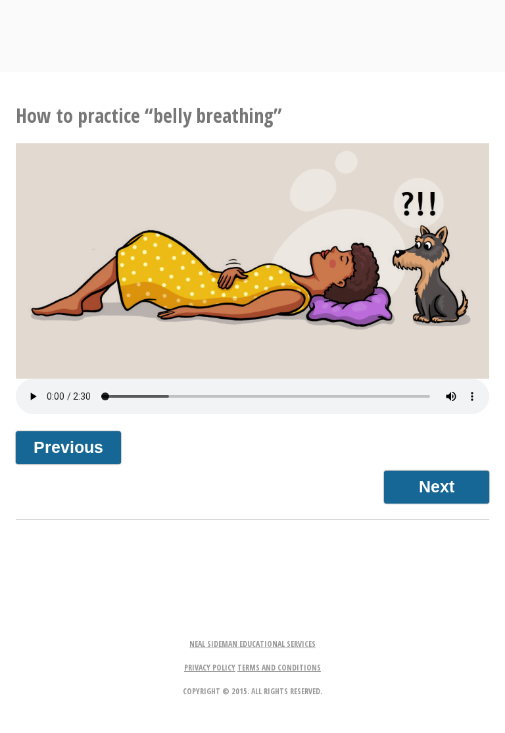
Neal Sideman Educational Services (252, 644)
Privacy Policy (209, 667)
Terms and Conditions (279, 667)
